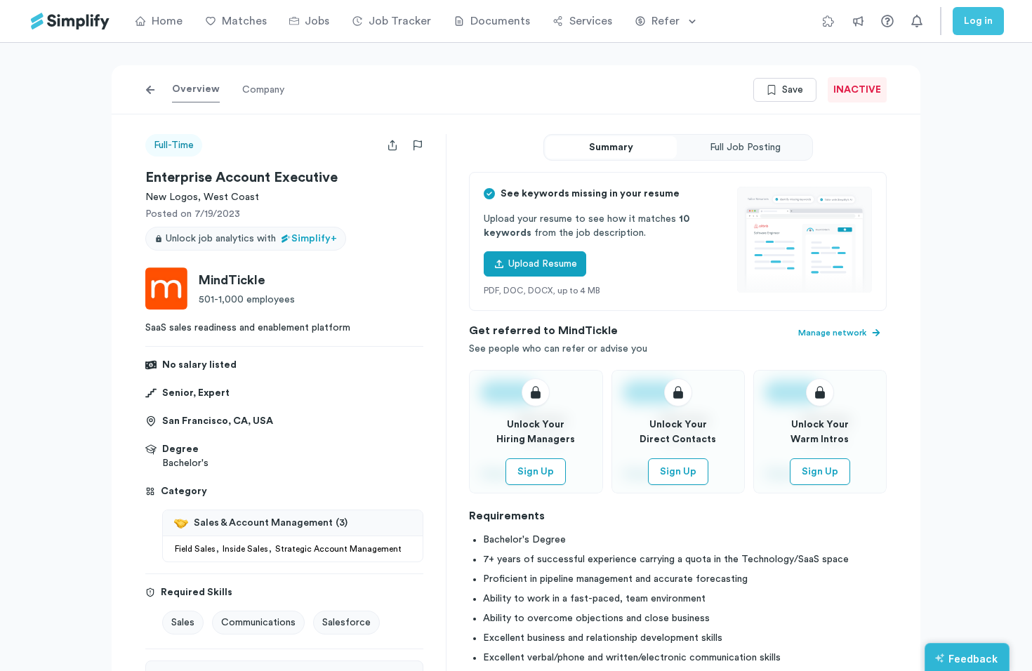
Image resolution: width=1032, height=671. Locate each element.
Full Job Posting (745, 147)
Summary (611, 147)
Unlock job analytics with (251, 239)
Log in (978, 21)
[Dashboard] (70, 21)
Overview (196, 89)
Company (263, 90)
